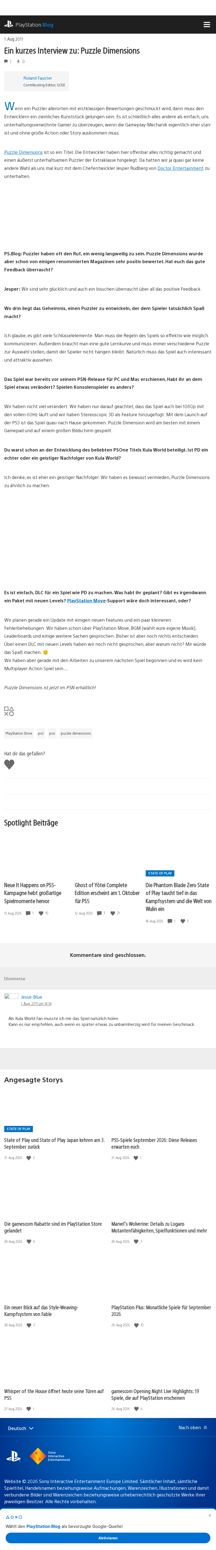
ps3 (41, 733)
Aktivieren (108, 1538)
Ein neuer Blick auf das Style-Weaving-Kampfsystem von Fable (41, 1310)
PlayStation (34, 24)
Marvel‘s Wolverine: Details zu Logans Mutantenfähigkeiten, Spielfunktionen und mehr (159, 1227)
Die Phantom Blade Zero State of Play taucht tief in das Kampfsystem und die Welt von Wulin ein (179, 897)
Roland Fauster (37, 77)
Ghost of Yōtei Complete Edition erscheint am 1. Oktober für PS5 (107, 892)
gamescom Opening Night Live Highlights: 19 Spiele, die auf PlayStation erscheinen (155, 1394)
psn (52, 733)
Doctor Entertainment (181, 168)
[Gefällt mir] (41, 913)
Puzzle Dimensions (23, 152)
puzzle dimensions (76, 733)
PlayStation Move (86, 600)
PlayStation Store (19, 733)
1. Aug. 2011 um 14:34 (36, 1003)
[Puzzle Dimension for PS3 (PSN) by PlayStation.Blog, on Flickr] (47, 234)
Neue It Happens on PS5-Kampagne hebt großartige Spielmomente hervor (32, 892)
